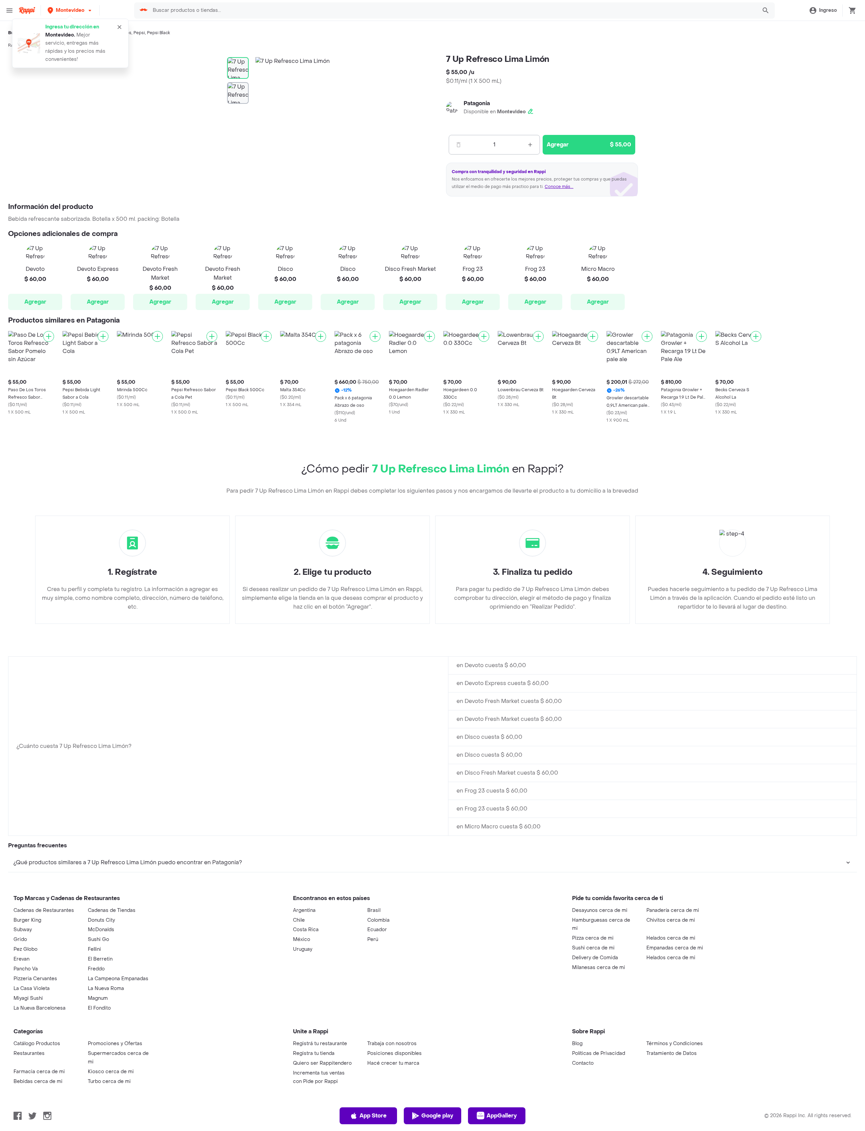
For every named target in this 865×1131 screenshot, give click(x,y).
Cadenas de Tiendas (111, 910)
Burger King (27, 920)
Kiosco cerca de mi (111, 1071)
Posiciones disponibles (394, 1053)
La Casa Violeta (32, 988)
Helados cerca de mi (670, 938)
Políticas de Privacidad (598, 1053)
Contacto (583, 1063)
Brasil (373, 910)
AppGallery (502, 1115)
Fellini (94, 949)
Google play (437, 1115)
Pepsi (139, 33)
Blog (577, 1043)
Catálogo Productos (37, 1043)
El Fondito (99, 1008)
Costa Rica (306, 929)
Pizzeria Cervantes (35, 978)
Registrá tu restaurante (320, 1043)
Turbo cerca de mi (109, 1081)
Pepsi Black (158, 33)
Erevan (21, 959)
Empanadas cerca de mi (674, 948)
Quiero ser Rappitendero (322, 1063)
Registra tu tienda (314, 1053)
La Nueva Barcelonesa (40, 1008)
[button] (70, 10)
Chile (299, 920)
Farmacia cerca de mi (39, 1071)
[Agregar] (48, 336)
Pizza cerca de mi (593, 938)
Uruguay (302, 949)
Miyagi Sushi (28, 998)
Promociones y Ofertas (115, 1043)
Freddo (96, 969)
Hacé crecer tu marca (393, 1063)
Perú (372, 939)
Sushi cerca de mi (593, 948)
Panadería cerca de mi (672, 910)
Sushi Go (98, 939)
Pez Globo (26, 949)
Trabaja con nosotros (392, 1043)
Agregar (35, 301)
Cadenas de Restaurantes (44, 910)
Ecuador (377, 929)
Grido (20, 939)
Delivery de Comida (595, 958)
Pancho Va (26, 969)
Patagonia (477, 103)
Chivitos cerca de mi (670, 920)
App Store (373, 1115)
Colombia (378, 920)
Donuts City (101, 920)
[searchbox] (453, 10)
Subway (23, 929)
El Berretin (100, 959)
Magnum (98, 998)
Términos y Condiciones (674, 1043)
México (301, 939)
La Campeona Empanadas (118, 978)
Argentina (304, 910)
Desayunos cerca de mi (599, 910)
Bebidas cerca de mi (38, 1081)
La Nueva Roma (106, 988)
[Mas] (530, 144)
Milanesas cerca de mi (598, 967)
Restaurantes (29, 1053)
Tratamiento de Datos (671, 1053)
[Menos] (458, 144)
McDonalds (101, 929)
